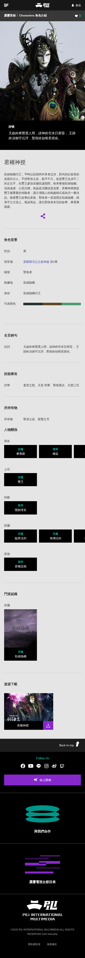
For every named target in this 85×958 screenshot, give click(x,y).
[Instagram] (46, 766)
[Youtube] (30, 766)
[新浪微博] (54, 766)
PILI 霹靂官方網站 (42, 5)
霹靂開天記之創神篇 (36, 261)
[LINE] (38, 766)
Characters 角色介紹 (33, 15)
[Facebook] (23, 766)
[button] (76, 5)
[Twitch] (62, 766)
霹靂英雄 (10, 15)
